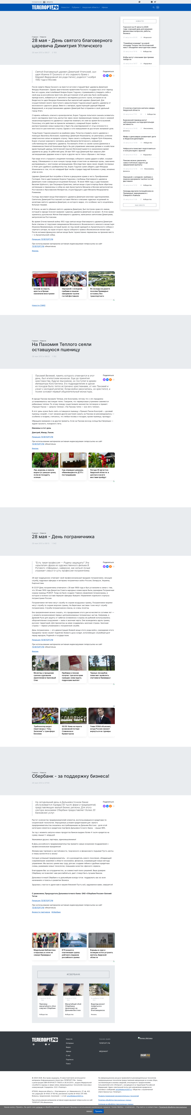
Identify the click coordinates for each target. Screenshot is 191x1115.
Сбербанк (57, 912)
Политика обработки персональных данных (114, 1100)
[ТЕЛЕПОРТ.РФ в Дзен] (151, 2)
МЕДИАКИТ (103, 1051)
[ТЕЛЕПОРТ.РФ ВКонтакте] (145, 2)
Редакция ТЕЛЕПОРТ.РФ (42, 239)
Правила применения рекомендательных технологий (118, 1096)
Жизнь (35, 251)
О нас (68, 1055)
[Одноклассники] (110, 75)
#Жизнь (94, 1014)
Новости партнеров (41, 912)
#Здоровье (148, 63)
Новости (65, 7)
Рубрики (75, 7)
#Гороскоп (148, 37)
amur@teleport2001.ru (75, 1096)
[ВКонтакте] (107, 75)
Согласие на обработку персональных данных (115, 1104)
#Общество (43, 1014)
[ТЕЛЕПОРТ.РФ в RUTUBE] (155, 2)
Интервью (70, 1043)
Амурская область (90, 7)
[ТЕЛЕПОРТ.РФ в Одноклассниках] (148, 2)
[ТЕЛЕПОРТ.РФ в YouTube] (158, 2)
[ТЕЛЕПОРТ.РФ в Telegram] (142, 2)
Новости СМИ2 (38, 305)
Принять (98, 1111)
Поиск (68, 1064)
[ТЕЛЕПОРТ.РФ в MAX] (139, 2)
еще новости (140, 205)
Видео (68, 1047)
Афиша (105, 7)
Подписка (69, 1059)
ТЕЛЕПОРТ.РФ (38, 246)
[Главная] (45, 7)
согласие (39, 1107)
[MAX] (104, 75)
